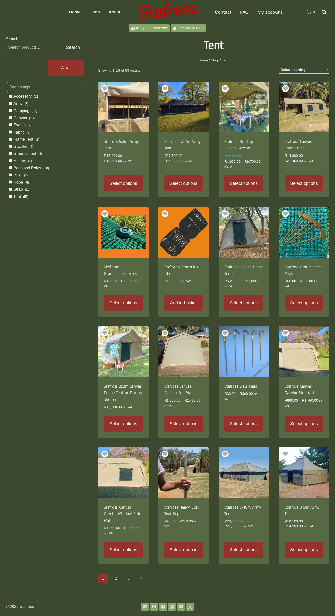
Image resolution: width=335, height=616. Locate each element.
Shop (95, 12)
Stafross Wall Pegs (240, 386)
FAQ (244, 12)
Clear (66, 67)
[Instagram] (172, 607)
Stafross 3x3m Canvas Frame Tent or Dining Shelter (123, 392)
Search (12, 39)
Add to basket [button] (183, 302)
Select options (123, 183)
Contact (223, 12)
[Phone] (145, 607)
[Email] (154, 607)
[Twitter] (190, 607)
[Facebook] (163, 607)
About (114, 12)
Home (75, 12)
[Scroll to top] (323, 599)
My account (270, 12)
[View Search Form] (324, 12)
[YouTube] (181, 607)
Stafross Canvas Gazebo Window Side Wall (122, 513)
